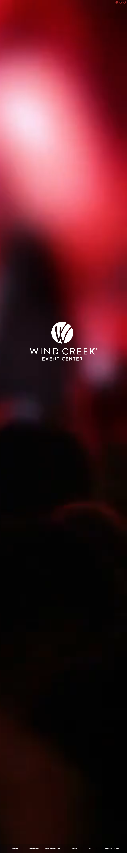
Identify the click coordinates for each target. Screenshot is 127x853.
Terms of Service (86, 47)
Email (30, 31)
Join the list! (63, 66)
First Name (32, 54)
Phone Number (72, 31)
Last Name (70, 54)
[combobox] (67, 36)
